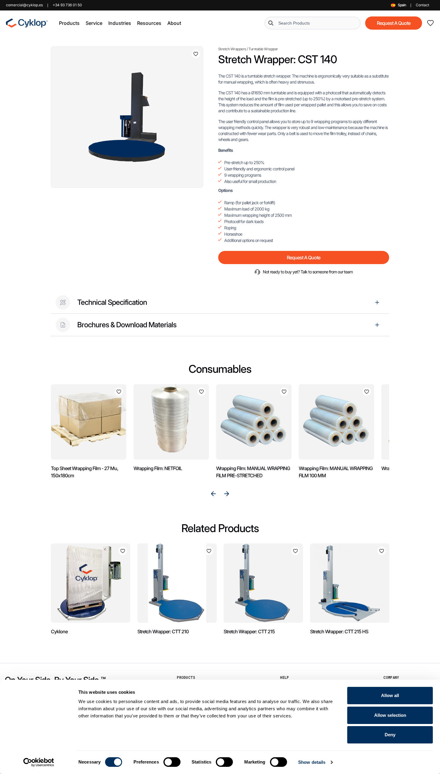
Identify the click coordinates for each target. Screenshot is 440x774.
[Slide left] (213, 493)
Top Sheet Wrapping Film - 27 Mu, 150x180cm (84, 471)
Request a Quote (393, 23)
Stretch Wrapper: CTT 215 (249, 631)
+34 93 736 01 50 (67, 5)
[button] (69, 23)
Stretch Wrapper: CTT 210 (163, 631)
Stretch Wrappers (232, 49)
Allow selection (390, 715)
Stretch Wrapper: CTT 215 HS (339, 631)
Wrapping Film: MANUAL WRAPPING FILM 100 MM (336, 471)
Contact (422, 5)
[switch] (171, 762)
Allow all (390, 695)
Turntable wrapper (263, 49)
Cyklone (59, 631)
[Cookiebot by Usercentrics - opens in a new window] (39, 762)
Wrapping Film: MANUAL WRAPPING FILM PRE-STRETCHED (253, 471)
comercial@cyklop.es (24, 5)
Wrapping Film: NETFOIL (157, 468)
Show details (311, 762)
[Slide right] (226, 493)
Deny (390, 734)
